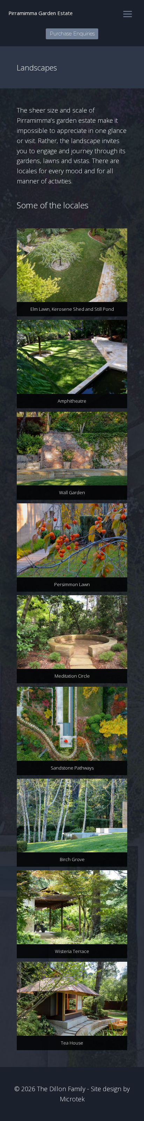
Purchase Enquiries (72, 34)
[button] (72, 272)
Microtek (72, 1099)
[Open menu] (127, 14)
